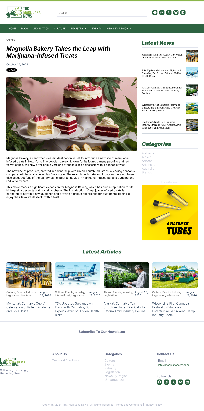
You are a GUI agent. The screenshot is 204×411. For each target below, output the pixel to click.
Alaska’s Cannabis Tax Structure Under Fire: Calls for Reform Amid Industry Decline (162, 90)
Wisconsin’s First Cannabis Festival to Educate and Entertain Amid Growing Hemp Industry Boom (161, 107)
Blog (24, 28)
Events (97, 28)
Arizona (147, 161)
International (62, 295)
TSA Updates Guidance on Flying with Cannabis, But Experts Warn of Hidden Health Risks (161, 73)
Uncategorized (115, 380)
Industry (76, 28)
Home (12, 28)
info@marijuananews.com (173, 364)
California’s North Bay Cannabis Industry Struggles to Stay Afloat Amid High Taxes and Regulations (161, 125)
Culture (60, 28)
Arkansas (148, 165)
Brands (147, 172)
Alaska (146, 157)
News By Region (117, 28)
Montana (26, 295)
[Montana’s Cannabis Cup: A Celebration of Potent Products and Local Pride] (192, 56)
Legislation (41, 28)
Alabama (148, 153)
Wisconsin (173, 295)
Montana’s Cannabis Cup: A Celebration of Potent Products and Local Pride (162, 56)
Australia (148, 168)
